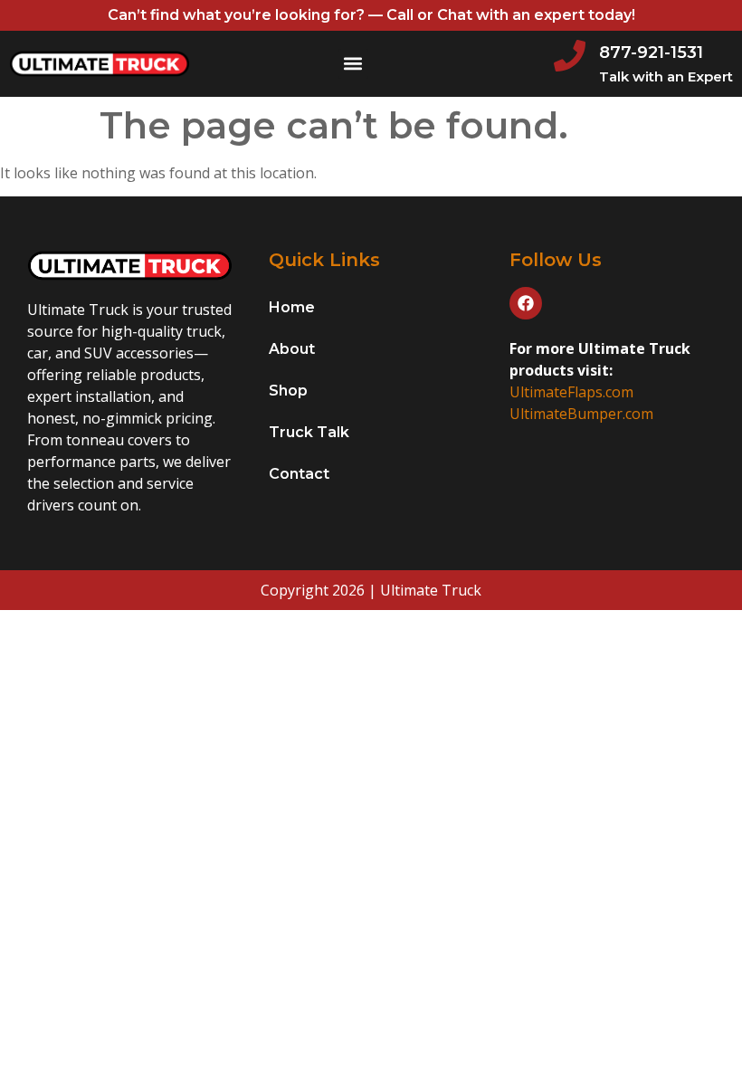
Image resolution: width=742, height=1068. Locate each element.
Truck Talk (309, 432)
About (292, 349)
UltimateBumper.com (581, 414)
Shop (288, 390)
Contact (299, 473)
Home (292, 307)
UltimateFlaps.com (571, 392)
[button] (353, 64)
